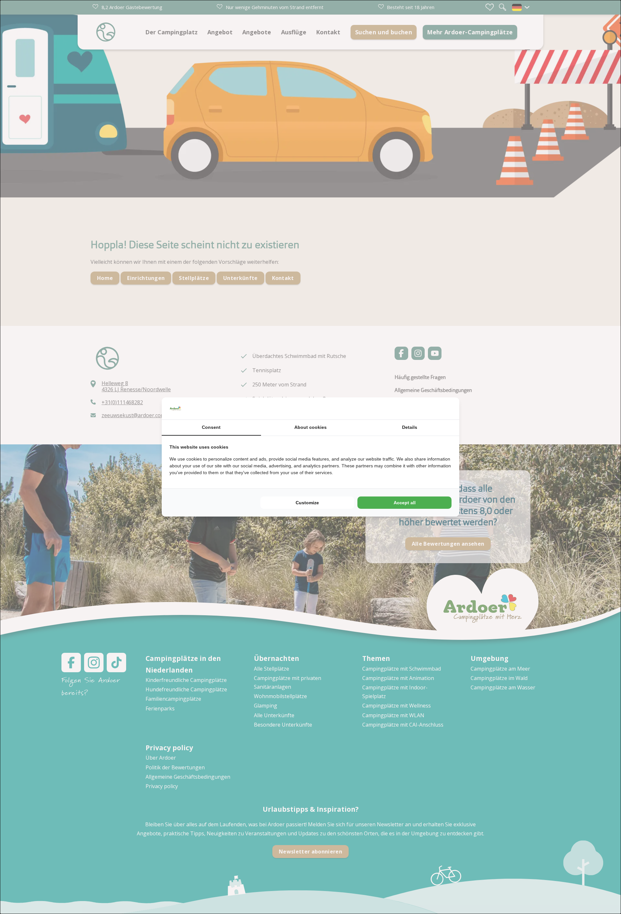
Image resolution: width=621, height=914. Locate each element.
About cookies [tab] (310, 427)
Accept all (405, 502)
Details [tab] (409, 427)
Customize (307, 502)
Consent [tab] (211, 427)
